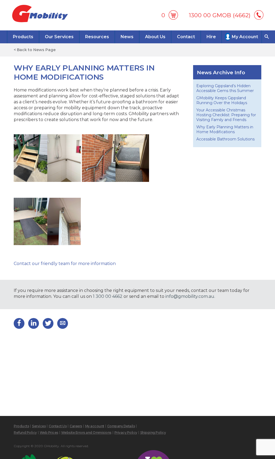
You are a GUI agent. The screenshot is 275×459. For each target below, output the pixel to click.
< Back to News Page (35, 49)
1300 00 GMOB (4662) (220, 15)
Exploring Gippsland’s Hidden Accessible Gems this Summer (225, 88)
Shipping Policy (153, 432)
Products (23, 36)
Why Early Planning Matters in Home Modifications (224, 129)
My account (94, 426)
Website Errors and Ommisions (86, 432)
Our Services (59, 36)
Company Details (121, 426)
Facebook (19, 323)
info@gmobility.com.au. (190, 296)
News (127, 36)
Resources (97, 36)
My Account (245, 36)
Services (39, 426)
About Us (155, 36)
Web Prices (49, 432)
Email (62, 323)
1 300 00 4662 (107, 296)
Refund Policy (25, 432)
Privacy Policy (125, 432)
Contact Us (58, 426)
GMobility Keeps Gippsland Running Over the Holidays (221, 100)
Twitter (48, 323)
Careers (76, 426)
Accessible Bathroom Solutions (225, 139)
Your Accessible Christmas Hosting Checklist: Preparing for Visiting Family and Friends (226, 115)
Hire (211, 36)
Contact (186, 36)
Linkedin (33, 323)
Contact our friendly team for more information (65, 263)
